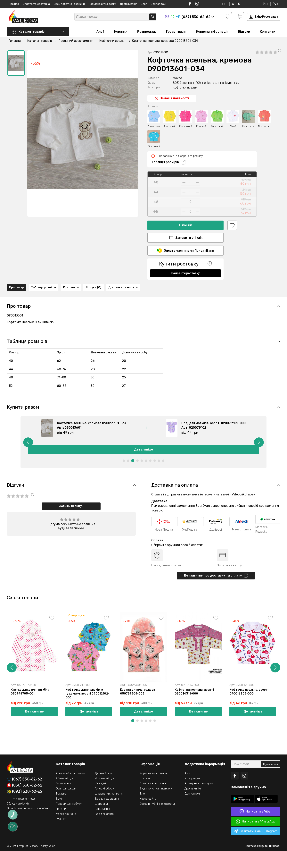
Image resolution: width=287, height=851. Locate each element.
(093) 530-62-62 (27, 791)
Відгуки (244, 31)
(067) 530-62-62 (27, 779)
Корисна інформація (212, 31)
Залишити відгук (71, 506)
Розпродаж (146, 31)
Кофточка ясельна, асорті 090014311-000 (194, 691)
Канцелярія (102, 809)
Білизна (61, 793)
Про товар (16, 287)
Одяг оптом (158, 4)
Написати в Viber (259, 811)
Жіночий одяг (65, 778)
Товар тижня (176, 31)
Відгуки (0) (93, 287)
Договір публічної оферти (157, 803)
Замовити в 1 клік (188, 238)
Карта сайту (148, 798)
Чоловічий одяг (105, 778)
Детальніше (143, 449)
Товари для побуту (69, 803)
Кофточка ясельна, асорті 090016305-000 (248, 691)
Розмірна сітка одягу (102, 4)
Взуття (60, 798)
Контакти (267, 31)
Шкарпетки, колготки (109, 793)
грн (224, 4)
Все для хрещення (107, 798)
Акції (100, 31)
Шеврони (101, 803)
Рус (275, 4)
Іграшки (61, 819)
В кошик (185, 225)
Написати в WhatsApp (258, 821)
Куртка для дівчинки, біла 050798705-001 (30, 691)
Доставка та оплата (123, 287)
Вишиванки (63, 783)
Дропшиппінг (128, 4)
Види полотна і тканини (69, 4)
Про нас (14, 4)
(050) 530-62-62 (27, 785)
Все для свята (104, 814)
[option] (16, 63)
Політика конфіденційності (262, 846)
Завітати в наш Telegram (258, 831)
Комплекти (71, 287)
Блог (144, 4)
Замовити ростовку (185, 273)
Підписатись (270, 764)
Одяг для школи (66, 788)
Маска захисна (66, 814)
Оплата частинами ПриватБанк (189, 250)
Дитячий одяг (104, 773)
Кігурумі (100, 783)
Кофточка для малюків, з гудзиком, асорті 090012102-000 (87, 693)
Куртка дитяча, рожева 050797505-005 (137, 691)
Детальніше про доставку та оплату (213, 575)
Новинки (120, 31)
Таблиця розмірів (165, 162)
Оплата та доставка (36, 4)
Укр (265, 4)
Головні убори (104, 788)
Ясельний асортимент (71, 773)
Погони (61, 809)
